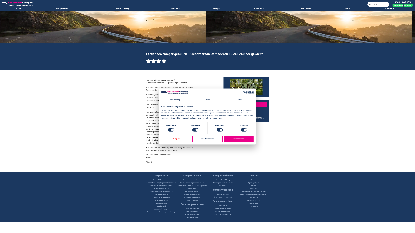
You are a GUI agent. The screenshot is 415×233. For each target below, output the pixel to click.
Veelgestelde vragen (161, 209)
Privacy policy (253, 206)
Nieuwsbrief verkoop (192, 191)
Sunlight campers (192, 212)
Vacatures (253, 189)
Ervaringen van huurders (161, 197)
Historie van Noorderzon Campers (254, 191)
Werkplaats (399, 5)
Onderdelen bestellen (223, 208)
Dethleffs (175, 8)
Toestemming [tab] (175, 100)
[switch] (195, 130)
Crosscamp (258, 8)
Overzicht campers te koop (192, 180)
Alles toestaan (238, 139)
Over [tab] (240, 100)
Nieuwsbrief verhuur (161, 189)
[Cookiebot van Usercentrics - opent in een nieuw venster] (244, 92)
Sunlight (216, 8)
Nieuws (348, 8)
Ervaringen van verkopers (223, 197)
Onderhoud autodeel (222, 211)
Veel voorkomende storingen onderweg (161, 212)
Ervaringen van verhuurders (223, 183)
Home (18, 8)
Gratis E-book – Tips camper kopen (192, 183)
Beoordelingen (253, 203)
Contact (254, 180)
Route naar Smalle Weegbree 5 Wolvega (253, 194)
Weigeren (176, 139)
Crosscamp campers (192, 214)
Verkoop (409, 5)
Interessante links (253, 200)
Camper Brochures (192, 217)
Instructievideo (161, 203)
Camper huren (62, 8)
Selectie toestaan (207, 139)
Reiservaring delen (161, 200)
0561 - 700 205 (402, 2)
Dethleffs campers (192, 209)
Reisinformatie (161, 206)
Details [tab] (207, 100)
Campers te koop (122, 8)
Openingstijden (253, 183)
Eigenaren (222, 186)
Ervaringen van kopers (192, 197)
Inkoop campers (192, 200)
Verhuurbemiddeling (223, 180)
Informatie (389, 8)
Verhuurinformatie (161, 194)
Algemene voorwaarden (192, 194)
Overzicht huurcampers (161, 180)
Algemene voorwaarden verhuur (161, 191)
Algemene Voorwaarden (223, 214)
